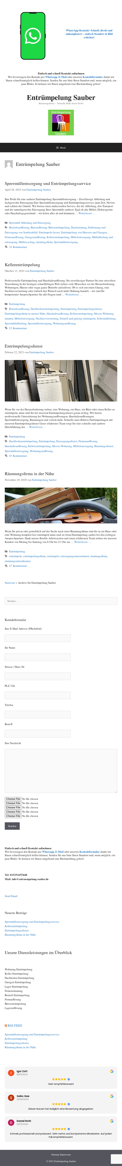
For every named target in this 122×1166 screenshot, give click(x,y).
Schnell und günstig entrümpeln (78, 318)
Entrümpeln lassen (49, 232)
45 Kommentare (18, 456)
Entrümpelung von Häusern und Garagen (84, 232)
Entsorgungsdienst (66, 441)
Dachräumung (79, 227)
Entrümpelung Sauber (61, 97)
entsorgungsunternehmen (75, 556)
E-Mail (62, 77)
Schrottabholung (106, 318)
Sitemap (55, 1154)
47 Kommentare (18, 566)
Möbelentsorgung (81, 237)
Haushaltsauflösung (58, 313)
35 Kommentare (18, 328)
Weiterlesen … (86, 213)
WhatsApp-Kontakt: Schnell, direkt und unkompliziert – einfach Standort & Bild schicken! (89, 33)
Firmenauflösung (14, 237)
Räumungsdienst (103, 446)
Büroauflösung (39, 227)
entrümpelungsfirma (34, 556)
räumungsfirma (44, 242)
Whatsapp (48, 852)
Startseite (10, 583)
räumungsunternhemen (18, 561)
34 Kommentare (18, 247)
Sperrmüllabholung (16, 323)
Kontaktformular (93, 77)
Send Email (11, 896)
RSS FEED (15, 1025)
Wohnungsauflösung (64, 323)
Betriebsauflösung (19, 227)
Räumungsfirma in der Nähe (29, 473)
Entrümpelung (17, 304)
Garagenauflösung (35, 237)
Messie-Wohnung (62, 446)
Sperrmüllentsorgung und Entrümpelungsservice (48, 183)
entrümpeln (15, 556)
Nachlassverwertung (47, 318)
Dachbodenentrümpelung (45, 309)
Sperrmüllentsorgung (66, 242)
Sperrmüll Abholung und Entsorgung (30, 222)
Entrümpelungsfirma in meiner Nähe (25, 313)
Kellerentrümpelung (58, 237)
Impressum (65, 1154)
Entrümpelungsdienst (90, 309)
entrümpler (53, 556)
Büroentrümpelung (59, 227)
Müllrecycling (27, 242)
